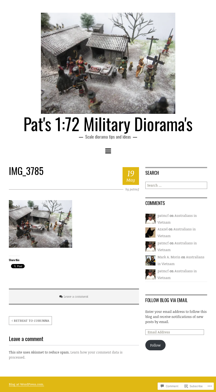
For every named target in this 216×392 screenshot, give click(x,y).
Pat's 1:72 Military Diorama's (108, 123)
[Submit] (204, 185)
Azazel (163, 229)
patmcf (134, 189)
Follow (155, 345)
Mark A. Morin (169, 257)
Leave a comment (76, 296)
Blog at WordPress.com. (26, 384)
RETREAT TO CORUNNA (31, 320)
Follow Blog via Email (166, 300)
